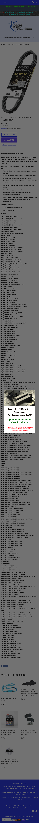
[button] (6, 392)
